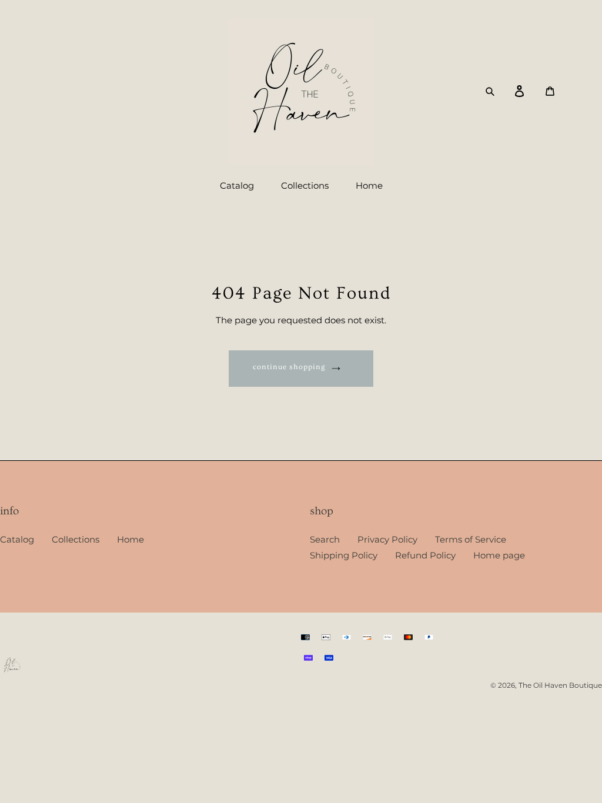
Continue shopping (289, 367)
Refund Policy (425, 555)
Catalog (17, 539)
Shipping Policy (343, 555)
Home (130, 539)
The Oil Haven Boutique (560, 685)
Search (325, 539)
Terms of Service (470, 539)
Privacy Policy (387, 539)
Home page (499, 555)
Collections (75, 539)
